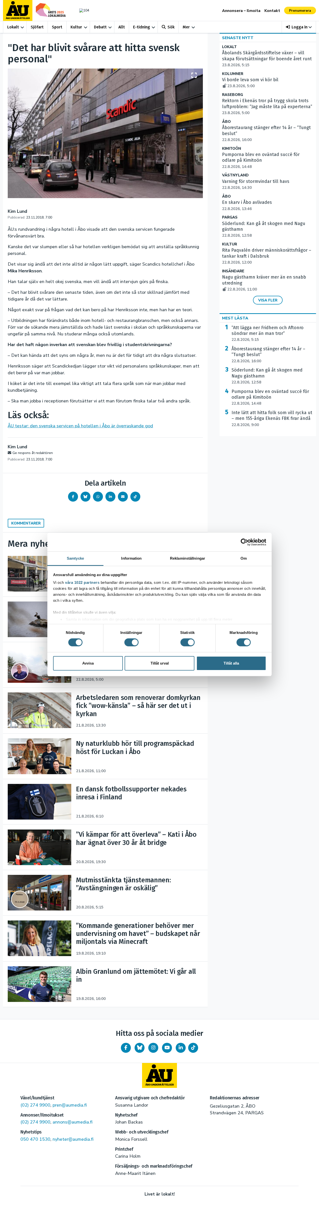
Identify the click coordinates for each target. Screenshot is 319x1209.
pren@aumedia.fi (70, 1105)
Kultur (76, 27)
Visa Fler (267, 300)
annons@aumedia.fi (72, 1122)
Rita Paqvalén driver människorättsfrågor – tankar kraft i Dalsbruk (266, 256)
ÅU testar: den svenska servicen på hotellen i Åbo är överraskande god (80, 426)
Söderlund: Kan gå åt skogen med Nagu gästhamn (267, 376)
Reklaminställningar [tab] (187, 558)
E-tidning (141, 27)
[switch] (131, 642)
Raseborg (232, 94)
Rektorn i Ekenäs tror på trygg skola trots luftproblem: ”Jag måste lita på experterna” (267, 106)
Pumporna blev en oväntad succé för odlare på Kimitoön (270, 397)
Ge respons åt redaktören (32, 453)
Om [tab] (243, 558)
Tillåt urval (160, 663)
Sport (57, 27)
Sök (170, 27)
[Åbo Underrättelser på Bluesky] (140, 1048)
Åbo (226, 121)
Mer (186, 27)
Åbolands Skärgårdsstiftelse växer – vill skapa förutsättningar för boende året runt (267, 59)
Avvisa (88, 663)
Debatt (100, 27)
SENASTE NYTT (237, 38)
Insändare (233, 271)
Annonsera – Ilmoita (241, 10)
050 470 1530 (35, 1139)
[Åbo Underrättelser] (159, 1075)
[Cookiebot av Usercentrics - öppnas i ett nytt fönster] (244, 542)
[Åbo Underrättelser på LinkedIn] (181, 1048)
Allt (121, 27)
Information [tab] (131, 558)
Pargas (230, 217)
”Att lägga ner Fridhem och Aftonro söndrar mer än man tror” (268, 333)
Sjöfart (37, 27)
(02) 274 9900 (35, 1105)
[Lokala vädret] (81, 10)
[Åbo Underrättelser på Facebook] (126, 1048)
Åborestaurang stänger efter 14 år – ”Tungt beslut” (268, 355)
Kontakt (272, 10)
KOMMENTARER (26, 523)
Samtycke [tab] (75, 558)
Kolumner (232, 74)
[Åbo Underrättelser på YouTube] (167, 1048)
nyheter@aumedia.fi (73, 1139)
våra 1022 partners (82, 582)
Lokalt (13, 27)
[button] (299, 27)
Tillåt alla (231, 663)
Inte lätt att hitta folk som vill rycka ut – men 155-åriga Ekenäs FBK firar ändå (272, 418)
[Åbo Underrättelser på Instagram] (153, 1048)
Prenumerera (300, 10)
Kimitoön (231, 148)
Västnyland (235, 175)
